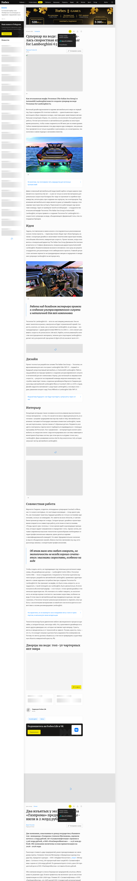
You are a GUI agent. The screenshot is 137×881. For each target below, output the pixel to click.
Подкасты (65, 2)
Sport (89, 2)
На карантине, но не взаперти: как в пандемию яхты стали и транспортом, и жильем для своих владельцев (52, 585)
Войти (106, 2)
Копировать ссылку (75, 51)
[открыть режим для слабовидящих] (70, 31)
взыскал (36, 863)
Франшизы (56, 2)
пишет (74, 829)
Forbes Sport (31, 733)
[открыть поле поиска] (112, 2)
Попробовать (63, 45)
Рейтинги (48, 2)
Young (95, 2)
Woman (83, 2)
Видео (72, 2)
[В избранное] (51, 732)
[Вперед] (85, 671)
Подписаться (34, 704)
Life (77, 2)
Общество (59, 733)
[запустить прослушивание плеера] (73, 31)
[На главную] (5, 2)
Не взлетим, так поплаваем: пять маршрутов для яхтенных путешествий (49, 183)
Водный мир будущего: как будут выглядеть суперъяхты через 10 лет (52, 384)
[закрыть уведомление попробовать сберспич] (73, 36)
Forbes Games (35, 2)
